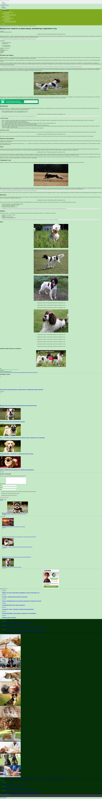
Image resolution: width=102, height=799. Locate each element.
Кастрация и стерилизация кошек (10, 21)
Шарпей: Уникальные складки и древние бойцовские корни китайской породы (18, 405)
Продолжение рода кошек (9, 18)
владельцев (26, 143)
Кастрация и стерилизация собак (10, 14)
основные (40, 779)
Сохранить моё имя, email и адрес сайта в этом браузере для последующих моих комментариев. (18, 491)
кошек (22, 779)
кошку (32, 779)
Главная (1, 25)
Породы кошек (5, 16)
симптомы (60, 779)
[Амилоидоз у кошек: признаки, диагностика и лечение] (10, 645)
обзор (38, 779)
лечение (34, 779)
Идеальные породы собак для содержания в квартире (12, 421)
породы (8, 369)
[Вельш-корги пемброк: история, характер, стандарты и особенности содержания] (10, 741)
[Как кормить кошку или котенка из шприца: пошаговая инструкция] (10, 693)
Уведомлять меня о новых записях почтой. (9, 495)
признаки (51, 779)
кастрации (14, 779)
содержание (67, 779)
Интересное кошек (7, 19)
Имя (1, 485)
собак (64, 779)
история (5, 369)
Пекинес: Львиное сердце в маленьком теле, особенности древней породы (17, 469)
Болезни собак (5, 13)
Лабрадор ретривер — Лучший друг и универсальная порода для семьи (16, 453)
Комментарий (3, 483)
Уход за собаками (6, 11)
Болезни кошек (5, 20)
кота (16, 779)
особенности (44, 779)
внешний (1, 369)
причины (55, 779)
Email (1, 487)
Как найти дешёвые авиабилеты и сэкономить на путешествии (13, 526)
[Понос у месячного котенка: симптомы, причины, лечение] (10, 717)
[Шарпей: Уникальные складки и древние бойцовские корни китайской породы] (10, 403)
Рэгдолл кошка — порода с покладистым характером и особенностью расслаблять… (17, 546)
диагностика (7, 779)
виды (0, 779)
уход (73, 779)
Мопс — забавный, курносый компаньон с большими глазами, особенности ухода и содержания (22, 437)
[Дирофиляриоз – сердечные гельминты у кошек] (10, 776)
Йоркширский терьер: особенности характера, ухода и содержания (14, 513)
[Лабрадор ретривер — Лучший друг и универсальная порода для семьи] (10, 451)
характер (76, 779)
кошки (28, 779)
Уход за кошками (6, 17)
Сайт (1, 489)
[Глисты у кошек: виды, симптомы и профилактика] (10, 729)
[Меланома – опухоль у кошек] (10, 657)
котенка (18, 779)
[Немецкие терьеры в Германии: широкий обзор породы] (10, 764)
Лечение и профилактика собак (10, 15)
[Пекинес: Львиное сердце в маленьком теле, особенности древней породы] (10, 467)
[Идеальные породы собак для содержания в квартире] (10, 419)
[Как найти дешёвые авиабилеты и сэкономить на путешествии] (8, 525)
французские (15, 369)
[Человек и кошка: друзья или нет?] (10, 669)
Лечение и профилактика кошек (10, 22)
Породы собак (5, 10)
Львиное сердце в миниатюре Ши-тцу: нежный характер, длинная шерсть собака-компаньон (21, 389)
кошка (25, 779)
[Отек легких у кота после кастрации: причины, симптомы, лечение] (10, 681)
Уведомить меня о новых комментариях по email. (10, 493)
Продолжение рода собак (8, 12)
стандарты (71, 779)
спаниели (11, 369)
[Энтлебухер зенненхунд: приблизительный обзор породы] (10, 705)
